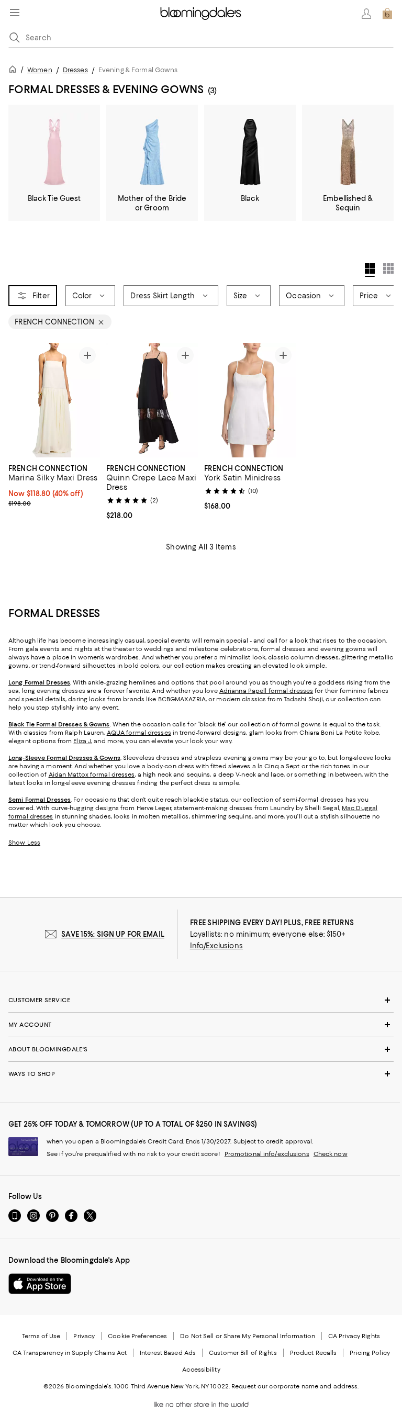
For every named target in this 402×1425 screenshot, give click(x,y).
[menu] (14, 12)
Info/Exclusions (216, 945)
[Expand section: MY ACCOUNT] (201, 1025)
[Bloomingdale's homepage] (14, 71)
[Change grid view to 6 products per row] (388, 268)
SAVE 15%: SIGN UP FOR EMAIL (112, 934)
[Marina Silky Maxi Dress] (54, 400)
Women (39, 70)
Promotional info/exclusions (267, 1154)
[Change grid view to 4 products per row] (370, 270)
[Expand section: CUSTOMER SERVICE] (201, 1000)
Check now (331, 1154)
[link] (54, 485)
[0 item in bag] (387, 13)
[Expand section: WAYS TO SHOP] (201, 1074)
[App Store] (39, 1283)
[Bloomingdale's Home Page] (200, 13)
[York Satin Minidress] (250, 400)
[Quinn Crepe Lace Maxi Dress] (152, 400)
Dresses (75, 70)
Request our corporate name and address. (295, 1386)
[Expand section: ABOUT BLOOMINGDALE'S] (201, 1049)
